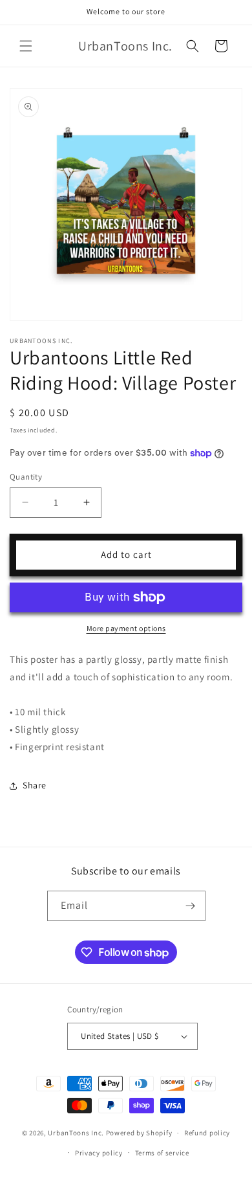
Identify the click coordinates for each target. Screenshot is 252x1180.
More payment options (126, 628)
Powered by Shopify (139, 1132)
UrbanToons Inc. (76, 1132)
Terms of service (162, 1152)
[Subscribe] (190, 906)
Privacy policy (99, 1152)
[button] (26, 46)
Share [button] (35, 785)
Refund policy (207, 1132)
